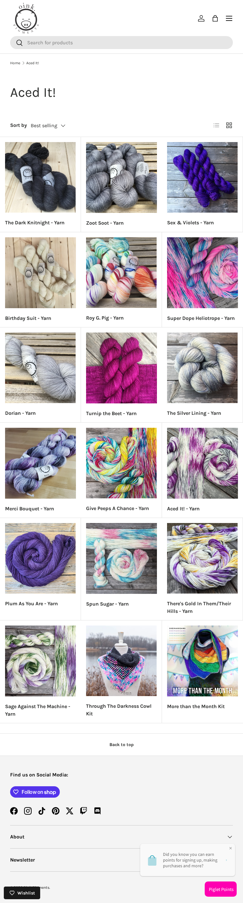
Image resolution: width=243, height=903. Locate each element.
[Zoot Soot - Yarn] (121, 177)
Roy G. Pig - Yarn (105, 318)
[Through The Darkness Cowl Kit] (121, 661)
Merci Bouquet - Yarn (29, 509)
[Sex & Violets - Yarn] (202, 177)
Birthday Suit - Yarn (28, 318)
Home (15, 63)
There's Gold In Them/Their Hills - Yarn (199, 607)
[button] (215, 18)
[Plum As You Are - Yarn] (40, 558)
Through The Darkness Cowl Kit (119, 710)
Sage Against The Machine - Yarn (37, 710)
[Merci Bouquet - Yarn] (40, 463)
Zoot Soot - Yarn (105, 223)
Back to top (121, 744)
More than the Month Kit (196, 706)
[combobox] (121, 42)
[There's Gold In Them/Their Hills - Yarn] (202, 558)
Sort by (18, 125)
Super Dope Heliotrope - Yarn (201, 318)
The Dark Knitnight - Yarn (35, 223)
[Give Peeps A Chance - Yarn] (121, 463)
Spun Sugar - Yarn (107, 604)
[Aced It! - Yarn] (202, 463)
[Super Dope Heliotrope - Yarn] (202, 272)
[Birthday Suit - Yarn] (40, 272)
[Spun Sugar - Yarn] (121, 558)
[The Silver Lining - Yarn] (202, 368)
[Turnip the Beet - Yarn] (121, 368)
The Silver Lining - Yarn (194, 413)
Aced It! (32, 63)
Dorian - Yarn (20, 413)
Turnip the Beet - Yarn (111, 413)
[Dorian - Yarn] (40, 368)
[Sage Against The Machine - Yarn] (40, 661)
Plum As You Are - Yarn (31, 604)
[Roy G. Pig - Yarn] (121, 272)
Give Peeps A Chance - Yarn (117, 508)
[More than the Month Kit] (202, 661)
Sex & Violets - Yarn (190, 223)
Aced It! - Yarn (183, 509)
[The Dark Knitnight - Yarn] (40, 177)
